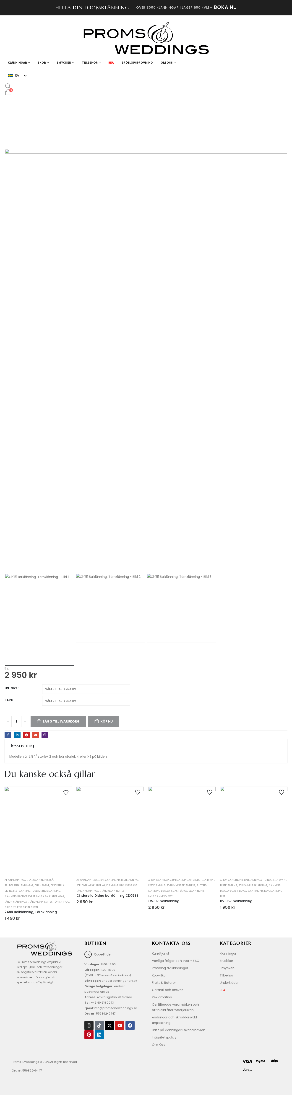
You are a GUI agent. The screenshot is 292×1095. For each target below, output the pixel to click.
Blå (51, 880)
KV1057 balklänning (236, 901)
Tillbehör (90, 63)
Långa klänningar (17, 902)
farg (9, 700)
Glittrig (202, 885)
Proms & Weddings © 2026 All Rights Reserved (44, 1062)
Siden (34, 907)
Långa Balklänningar (50, 896)
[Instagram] (89, 1025)
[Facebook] (130, 1025)
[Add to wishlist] (65, 792)
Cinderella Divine (204, 880)
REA (111, 63)
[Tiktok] (99, 1025)
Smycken (64, 63)
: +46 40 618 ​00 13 (99, 1003)
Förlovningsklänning (46, 891)
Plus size (10, 907)
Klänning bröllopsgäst (20, 896)
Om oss (167, 63)
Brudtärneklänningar (19, 885)
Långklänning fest (42, 902)
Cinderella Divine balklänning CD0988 (107, 895)
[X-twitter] (109, 1025)
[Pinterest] (89, 1034)
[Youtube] (119, 1025)
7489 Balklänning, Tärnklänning (31, 912)
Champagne (42, 885)
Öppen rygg (62, 902)
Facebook (8, 735)
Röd (19, 907)
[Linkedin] (99, 1034)
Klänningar (17, 63)
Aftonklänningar (16, 880)
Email (35, 735)
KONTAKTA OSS (171, 943)
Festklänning (22, 891)
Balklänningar (38, 880)
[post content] (38, 831)
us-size (11, 688)
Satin (26, 907)
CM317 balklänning (163, 901)
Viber (45, 735)
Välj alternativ (38, 866)
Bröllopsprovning (137, 63)
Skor (42, 63)
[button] (8, 86)
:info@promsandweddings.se (110, 1008)
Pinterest (26, 735)
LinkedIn (17, 735)
